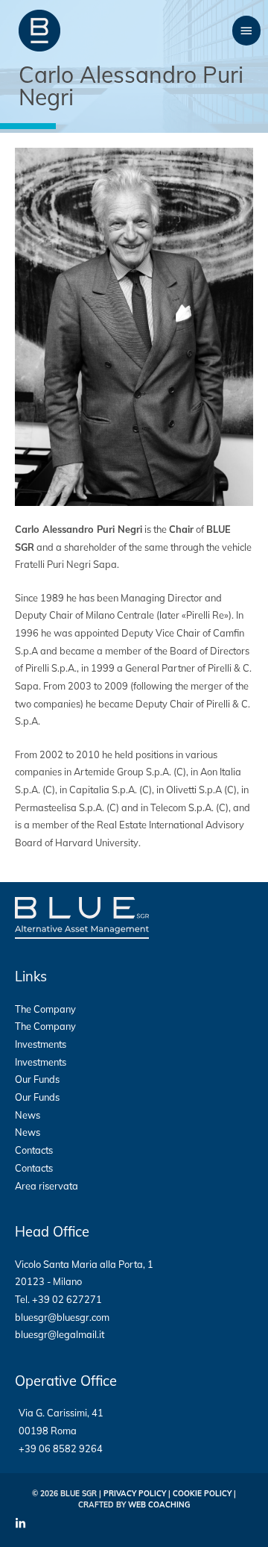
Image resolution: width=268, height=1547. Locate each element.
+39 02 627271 (67, 1299)
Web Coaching (159, 1505)
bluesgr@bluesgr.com (62, 1317)
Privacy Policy (134, 1493)
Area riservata (46, 1186)
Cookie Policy (202, 1493)
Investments (40, 1044)
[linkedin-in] (22, 1523)
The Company (45, 1009)
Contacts (34, 1150)
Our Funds (37, 1079)
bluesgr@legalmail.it (59, 1334)
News (27, 1115)
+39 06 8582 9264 (61, 1448)
